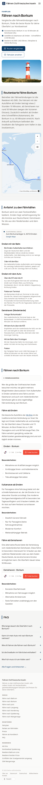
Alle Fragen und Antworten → (14, 667)
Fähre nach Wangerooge (11, 717)
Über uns (5, 773)
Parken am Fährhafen (10, 728)
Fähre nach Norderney (10, 711)
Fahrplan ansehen (14, 55)
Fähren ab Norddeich (10, 734)
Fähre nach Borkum (9, 701)
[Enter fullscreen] (37, 147)
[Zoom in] (37, 136)
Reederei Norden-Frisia (10, 755)
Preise (4, 731)
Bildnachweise (33, 773)
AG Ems (29, 415)
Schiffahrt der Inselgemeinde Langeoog (17, 758)
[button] (39, 3)
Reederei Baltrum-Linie (10, 752)
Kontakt (4, 776)
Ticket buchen (32, 452)
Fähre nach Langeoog (10, 707)
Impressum (13, 773)
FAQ (3, 737)
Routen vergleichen (15, 48)
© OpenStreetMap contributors (28, 191)
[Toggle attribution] (38, 191)
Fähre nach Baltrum (9, 698)
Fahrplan (5, 725)
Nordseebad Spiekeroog (11, 749)
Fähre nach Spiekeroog (10, 714)
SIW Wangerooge (8, 761)
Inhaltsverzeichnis (12, 378)
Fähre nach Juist (8, 704)
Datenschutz (23, 773)
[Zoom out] (37, 141)
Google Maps (11, 237)
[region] (21, 163)
